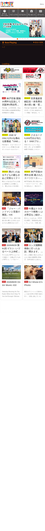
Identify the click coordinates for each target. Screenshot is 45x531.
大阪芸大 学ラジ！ (17, 88)
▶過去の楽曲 (38, 42)
